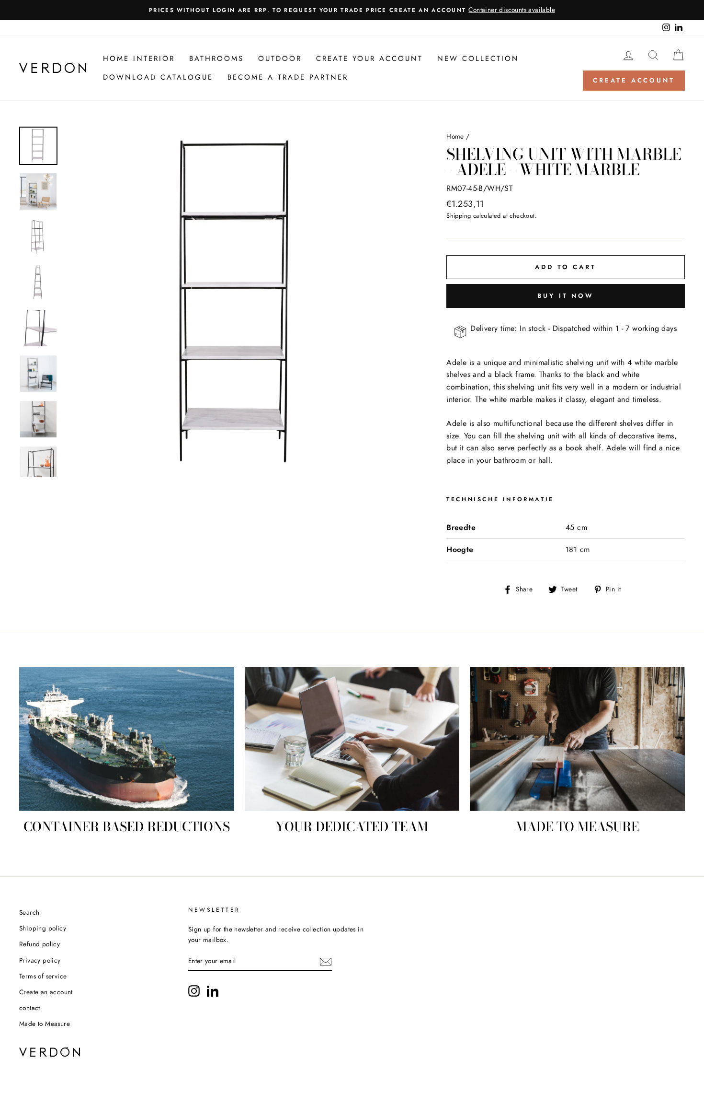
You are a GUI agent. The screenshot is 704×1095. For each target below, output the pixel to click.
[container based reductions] (126, 739)
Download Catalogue (158, 77)
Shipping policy (42, 928)
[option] (352, 10)
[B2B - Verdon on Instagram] (194, 991)
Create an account (46, 992)
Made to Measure (44, 1023)
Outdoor (280, 58)
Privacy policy (40, 960)
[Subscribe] (325, 961)
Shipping (458, 215)
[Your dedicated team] (352, 739)
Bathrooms (216, 58)
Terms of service (43, 976)
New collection (478, 58)
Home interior (139, 58)
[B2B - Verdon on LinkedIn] (212, 991)
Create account (634, 80)
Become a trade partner (287, 77)
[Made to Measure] (577, 739)
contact (29, 1008)
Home (455, 136)
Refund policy (39, 944)
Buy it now (565, 295)
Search (29, 912)
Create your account (369, 58)
